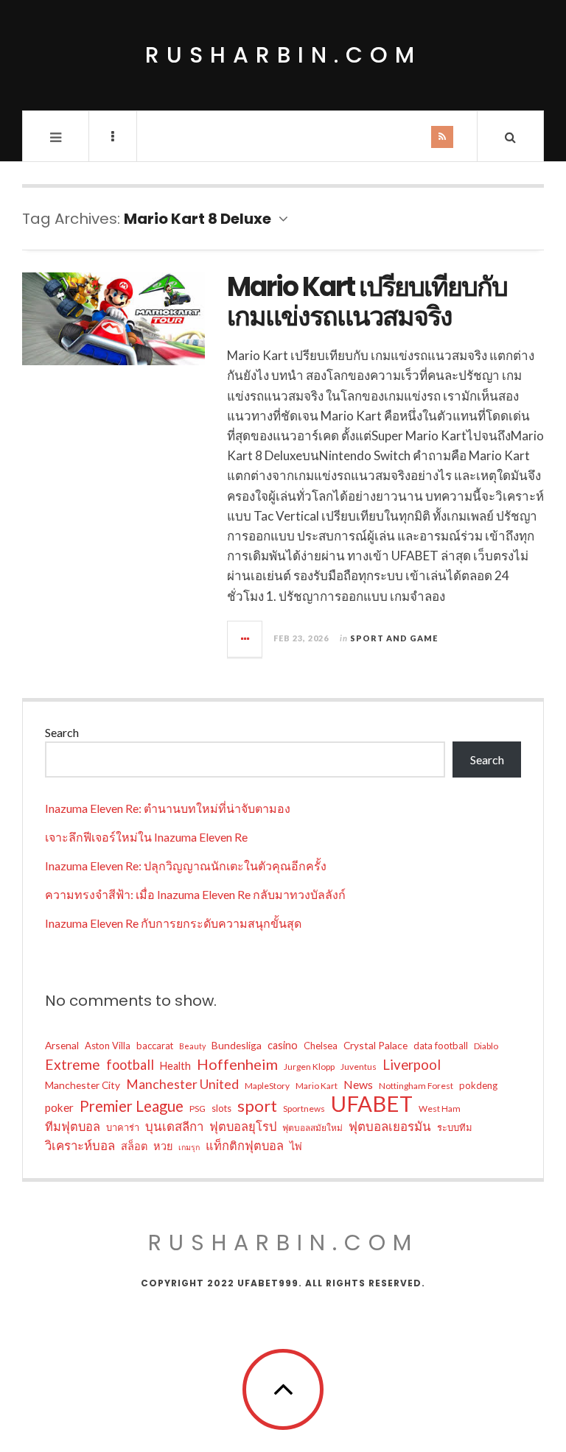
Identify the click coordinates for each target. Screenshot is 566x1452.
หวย (162, 1146)
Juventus (358, 1066)
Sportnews (304, 1108)
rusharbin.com (283, 55)
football (130, 1065)
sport (257, 1106)
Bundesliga (237, 1045)
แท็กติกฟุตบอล (245, 1145)
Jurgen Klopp (309, 1066)
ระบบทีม (454, 1127)
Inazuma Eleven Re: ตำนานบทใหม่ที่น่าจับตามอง (167, 808)
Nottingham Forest (416, 1085)
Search (62, 732)
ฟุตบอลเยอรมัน (390, 1126)
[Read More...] (245, 639)
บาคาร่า (122, 1127)
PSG (197, 1108)
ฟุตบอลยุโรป (242, 1126)
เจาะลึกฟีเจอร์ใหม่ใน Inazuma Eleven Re (146, 837)
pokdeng (478, 1085)
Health (175, 1066)
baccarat (154, 1045)
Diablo (486, 1045)
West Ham (440, 1108)
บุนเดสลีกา (174, 1126)
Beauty (192, 1046)
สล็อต (134, 1146)
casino (283, 1045)
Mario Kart (317, 1085)
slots (221, 1108)
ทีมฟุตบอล (72, 1126)
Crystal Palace (375, 1045)
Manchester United (182, 1084)
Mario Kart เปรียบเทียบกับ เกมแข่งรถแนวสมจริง (367, 301)
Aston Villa (107, 1045)
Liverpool (411, 1065)
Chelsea (321, 1045)
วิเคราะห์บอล (80, 1145)
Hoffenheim (237, 1064)
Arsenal (62, 1045)
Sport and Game (394, 638)
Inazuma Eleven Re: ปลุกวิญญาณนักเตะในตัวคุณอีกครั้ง (185, 866)
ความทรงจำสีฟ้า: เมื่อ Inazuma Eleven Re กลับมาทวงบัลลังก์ (195, 894)
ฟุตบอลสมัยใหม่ (312, 1127)
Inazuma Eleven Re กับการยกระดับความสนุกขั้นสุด (173, 923)
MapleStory (267, 1085)
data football (440, 1045)
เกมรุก (189, 1147)
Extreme (72, 1064)
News (358, 1084)
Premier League (132, 1106)
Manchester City (82, 1085)
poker (59, 1107)
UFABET (372, 1104)
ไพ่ (296, 1146)
